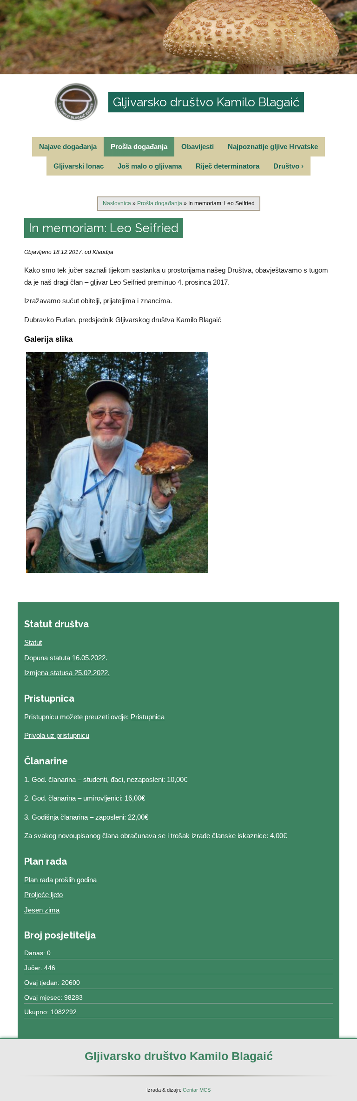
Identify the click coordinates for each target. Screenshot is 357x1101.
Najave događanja (68, 146)
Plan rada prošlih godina (60, 880)
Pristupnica (148, 717)
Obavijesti (197, 146)
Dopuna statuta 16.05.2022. (65, 658)
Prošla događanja (139, 146)
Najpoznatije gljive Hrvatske (273, 146)
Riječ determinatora (227, 166)
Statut (33, 642)
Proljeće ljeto (43, 895)
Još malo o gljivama (150, 166)
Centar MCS (197, 1090)
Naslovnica (117, 203)
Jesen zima (42, 910)
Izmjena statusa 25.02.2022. (67, 673)
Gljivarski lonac (78, 166)
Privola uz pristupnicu (56, 735)
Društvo (288, 166)
